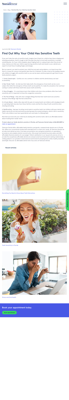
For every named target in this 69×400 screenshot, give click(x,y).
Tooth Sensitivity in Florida (10, 245)
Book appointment (9, 312)
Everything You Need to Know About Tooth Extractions (18, 193)
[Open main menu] (65, 4)
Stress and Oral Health (9, 297)
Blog (9, 10)
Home (4, 10)
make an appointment (8, 124)
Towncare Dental (16, 49)
